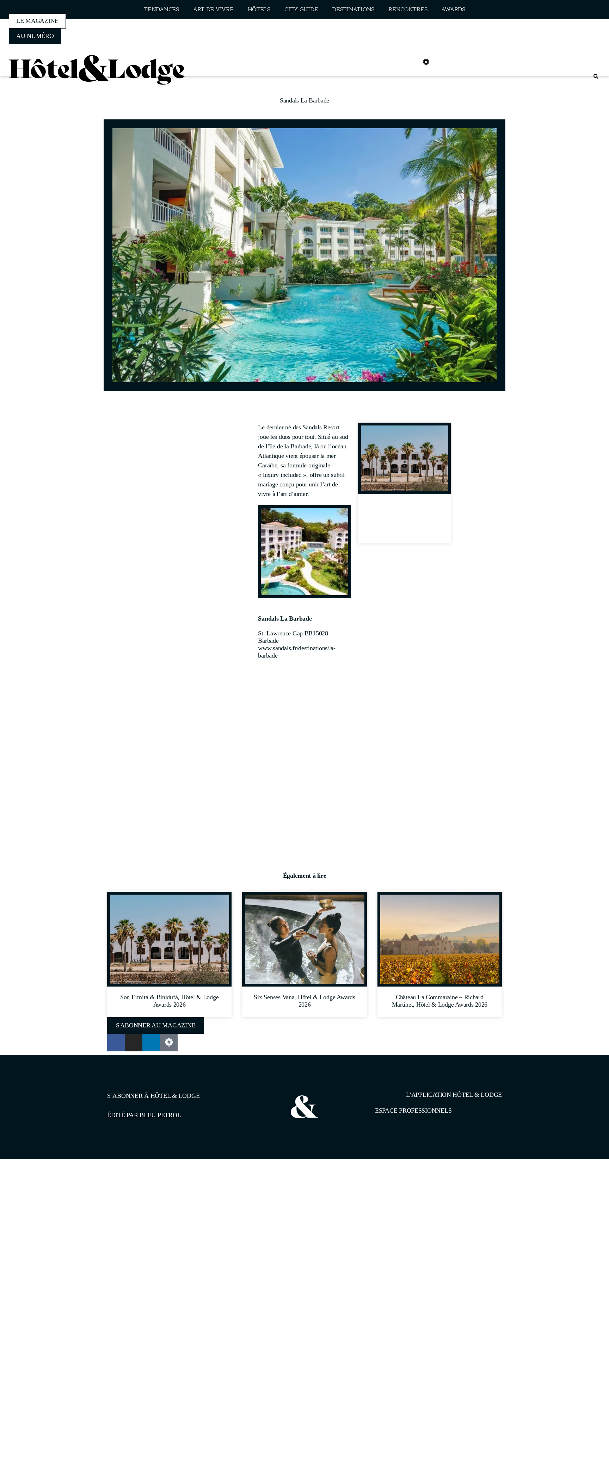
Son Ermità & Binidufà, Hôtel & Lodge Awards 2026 (404, 521)
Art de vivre (213, 9)
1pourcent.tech (152, 1195)
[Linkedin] (411, 62)
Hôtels (259, 9)
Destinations (353, 9)
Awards (453, 9)
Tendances (161, 9)
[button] (595, 76)
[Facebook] (380, 62)
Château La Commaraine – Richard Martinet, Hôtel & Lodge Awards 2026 (440, 1001)
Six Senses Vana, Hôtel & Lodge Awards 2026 (304, 1001)
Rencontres (407, 9)
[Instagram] (395, 62)
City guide (301, 9)
